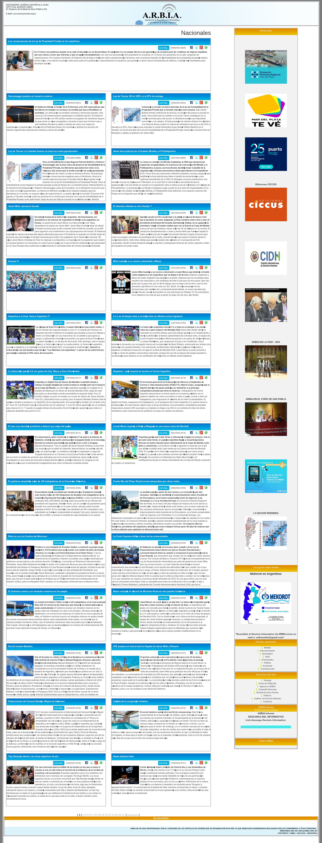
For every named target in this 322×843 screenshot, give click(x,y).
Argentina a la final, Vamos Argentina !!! (29, 316)
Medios (267, 648)
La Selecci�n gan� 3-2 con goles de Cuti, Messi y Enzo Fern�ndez (44, 371)
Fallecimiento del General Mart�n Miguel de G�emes (36, 701)
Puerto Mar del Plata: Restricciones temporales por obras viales (146, 481)
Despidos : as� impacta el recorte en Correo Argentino (142, 371)
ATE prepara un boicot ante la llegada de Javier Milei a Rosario (146, 646)
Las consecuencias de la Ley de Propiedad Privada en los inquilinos (43, 41)
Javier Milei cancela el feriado (23, 206)
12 (106, 814)
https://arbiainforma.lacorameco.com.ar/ (266, 726)
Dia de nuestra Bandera (20, 646)
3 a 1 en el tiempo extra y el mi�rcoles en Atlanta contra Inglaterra (147, 316)
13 (109, 814)
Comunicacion (267, 669)
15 (116, 814)
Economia (267, 666)
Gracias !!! (13, 261)
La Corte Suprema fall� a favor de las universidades (140, 536)
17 (123, 814)
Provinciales (268, 660)
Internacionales (267, 651)
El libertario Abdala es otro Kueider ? (132, 206)
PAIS (267, 657)
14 (113, 814)
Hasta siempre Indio (123, 756)
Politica (267, 663)
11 (103, 814)
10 (99, 814)
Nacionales (267, 654)
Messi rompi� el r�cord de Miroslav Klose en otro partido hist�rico (149, 591)
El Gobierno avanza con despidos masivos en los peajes (37, 591)
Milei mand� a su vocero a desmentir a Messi (137, 261)
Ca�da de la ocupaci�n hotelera (130, 701)
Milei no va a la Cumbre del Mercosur (27, 536)
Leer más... (164, 48)
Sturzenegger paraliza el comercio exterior (30, 96)
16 (119, 814)
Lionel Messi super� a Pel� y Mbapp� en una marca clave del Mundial (151, 426)
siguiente (132, 814)
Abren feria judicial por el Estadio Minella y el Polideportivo (144, 151)
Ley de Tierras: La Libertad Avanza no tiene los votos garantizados (43, 151)
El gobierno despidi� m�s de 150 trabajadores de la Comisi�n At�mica (46, 481)
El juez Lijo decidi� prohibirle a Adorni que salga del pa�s (39, 426)
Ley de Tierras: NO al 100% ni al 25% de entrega (138, 96)
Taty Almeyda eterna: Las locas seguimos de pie (33, 756)
